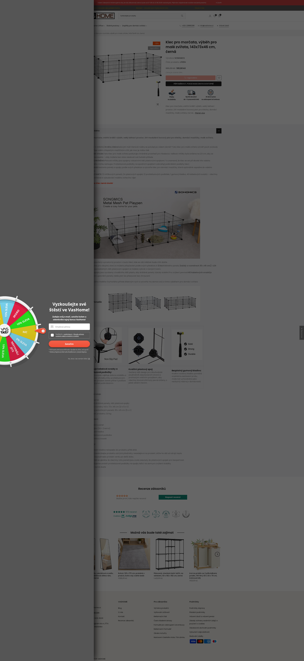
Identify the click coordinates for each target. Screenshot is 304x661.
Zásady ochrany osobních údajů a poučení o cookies (70, 335)
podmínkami (68, 334)
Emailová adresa (62, 327)
